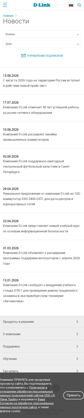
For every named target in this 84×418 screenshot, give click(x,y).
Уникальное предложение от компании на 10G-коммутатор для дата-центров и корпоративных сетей (42, 198)
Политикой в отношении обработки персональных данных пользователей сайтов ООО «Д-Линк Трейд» (27, 393)
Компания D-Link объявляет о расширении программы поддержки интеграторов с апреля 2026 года (41, 258)
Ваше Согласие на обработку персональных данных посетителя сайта (27, 403)
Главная (8, 15)
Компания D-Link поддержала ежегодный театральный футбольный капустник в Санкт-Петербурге (36, 166)
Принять (73, 395)
